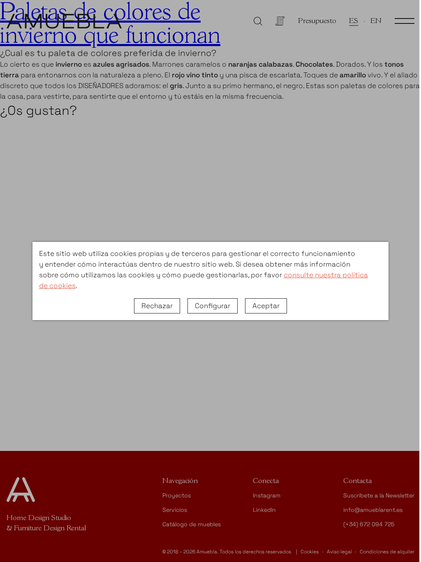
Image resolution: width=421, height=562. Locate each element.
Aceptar (266, 305)
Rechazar (157, 305)
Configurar (212, 305)
